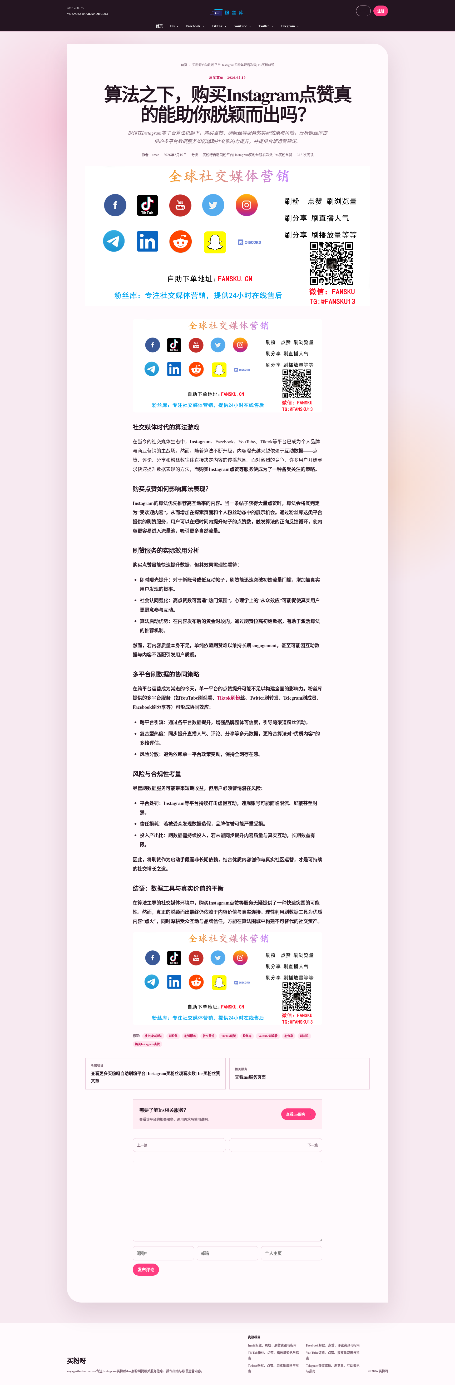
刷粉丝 (173, 1036)
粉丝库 (247, 1036)
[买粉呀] (227, 14)
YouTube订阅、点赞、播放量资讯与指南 (332, 1355)
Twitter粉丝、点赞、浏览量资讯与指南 (273, 1368)
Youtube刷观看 (268, 1036)
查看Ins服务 (298, 1114)
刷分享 (288, 1036)
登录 (363, 10)
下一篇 (313, 1144)
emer (155, 154)
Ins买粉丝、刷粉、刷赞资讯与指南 (272, 1345)
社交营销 (208, 1036)
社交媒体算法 (153, 1036)
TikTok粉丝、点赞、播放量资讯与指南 (273, 1355)
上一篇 (142, 1144)
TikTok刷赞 (228, 1036)
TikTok (217, 25)
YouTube (240, 25)
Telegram (288, 25)
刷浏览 (304, 1036)
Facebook (193, 25)
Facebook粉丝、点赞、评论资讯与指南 (333, 1345)
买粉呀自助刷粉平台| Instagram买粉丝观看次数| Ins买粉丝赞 (233, 65)
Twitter (264, 25)
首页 (159, 25)
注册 (380, 10)
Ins (172, 25)
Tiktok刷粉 (228, 697)
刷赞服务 (190, 1036)
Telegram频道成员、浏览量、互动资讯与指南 (332, 1368)
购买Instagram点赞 (147, 1044)
